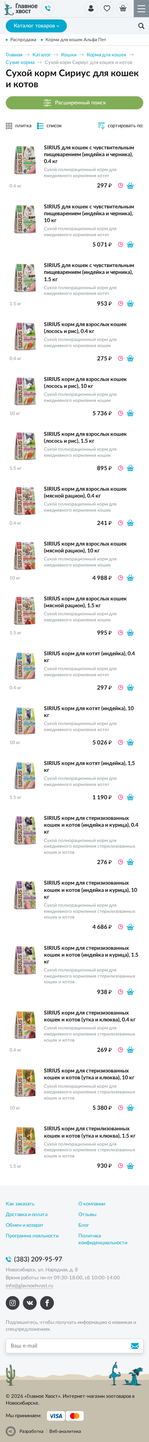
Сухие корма (20, 62)
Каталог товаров (34, 26)
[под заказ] (130, 185)
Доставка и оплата (26, 1214)
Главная (14, 55)
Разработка (31, 1431)
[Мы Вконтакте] (30, 1303)
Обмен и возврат (25, 1225)
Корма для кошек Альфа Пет (75, 39)
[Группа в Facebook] (47, 1303)
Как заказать (20, 1204)
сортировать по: (125, 125)
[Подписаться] (136, 1346)
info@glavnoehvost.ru (29, 1286)
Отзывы (87, 1214)
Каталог (41, 55)
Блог (83, 1225)
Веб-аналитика (65, 1431)
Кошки (68, 55)
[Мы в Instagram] (12, 1303)
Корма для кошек (106, 55)
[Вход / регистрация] (91, 8)
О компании (91, 1204)
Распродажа (23, 39)
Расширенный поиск (80, 102)
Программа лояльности (32, 1236)
